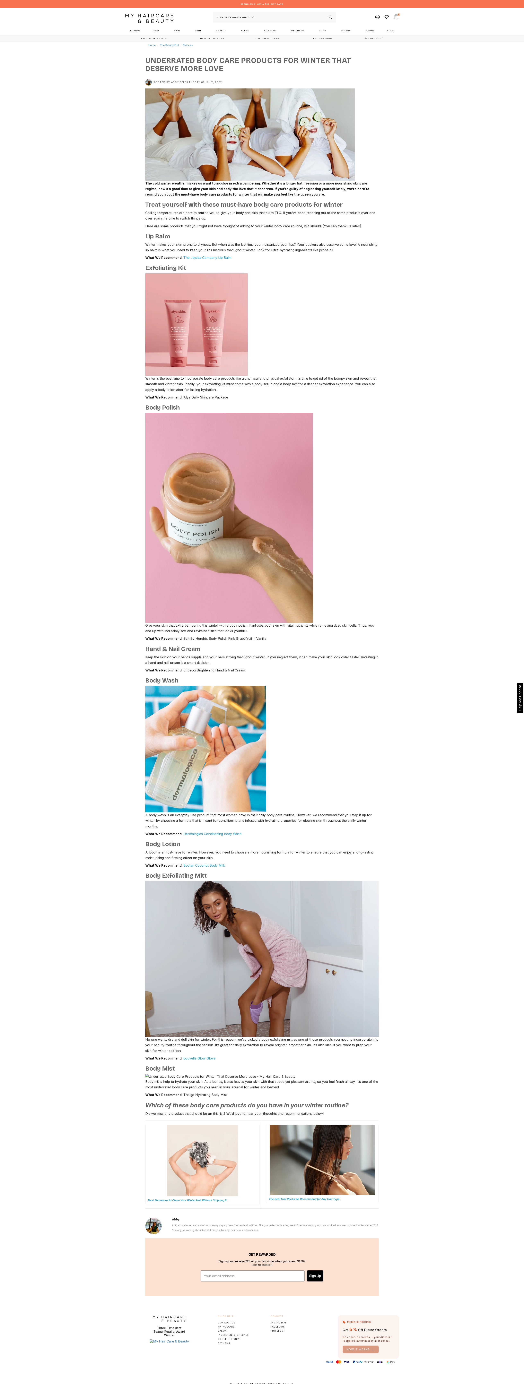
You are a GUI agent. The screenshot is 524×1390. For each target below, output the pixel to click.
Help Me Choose (520, 698)
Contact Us (226, 1322)
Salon (222, 1331)
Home (152, 45)
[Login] (378, 17)
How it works (361, 1349)
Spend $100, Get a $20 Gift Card (262, 4)
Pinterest (278, 1331)
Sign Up (315, 1276)
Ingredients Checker (233, 1335)
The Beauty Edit (169, 45)
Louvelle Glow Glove (199, 1058)
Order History (229, 1339)
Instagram (278, 1322)
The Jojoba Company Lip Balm (207, 258)
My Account (227, 1326)
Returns (224, 1343)
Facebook (278, 1326)
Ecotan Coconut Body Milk (204, 865)
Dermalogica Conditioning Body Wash (212, 834)
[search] (330, 17)
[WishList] (387, 17)
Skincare (188, 45)
